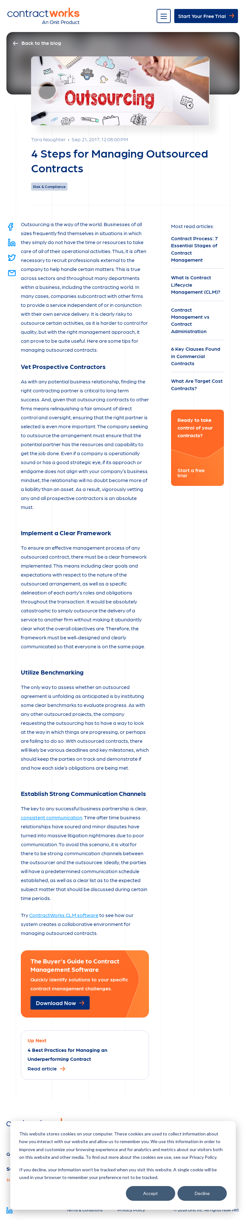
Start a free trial (191, 472)
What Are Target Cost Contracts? (197, 384)
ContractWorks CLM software (63, 915)
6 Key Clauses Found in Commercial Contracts (195, 356)
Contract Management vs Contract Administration (190, 320)
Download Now (56, 1002)
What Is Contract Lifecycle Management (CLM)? (195, 284)
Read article (42, 1068)
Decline (202, 1193)
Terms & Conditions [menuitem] (84, 1209)
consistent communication (51, 817)
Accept (150, 1193)
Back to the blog (41, 43)
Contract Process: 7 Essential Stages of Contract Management (194, 249)
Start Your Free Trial (202, 16)
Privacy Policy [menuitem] (131, 1209)
